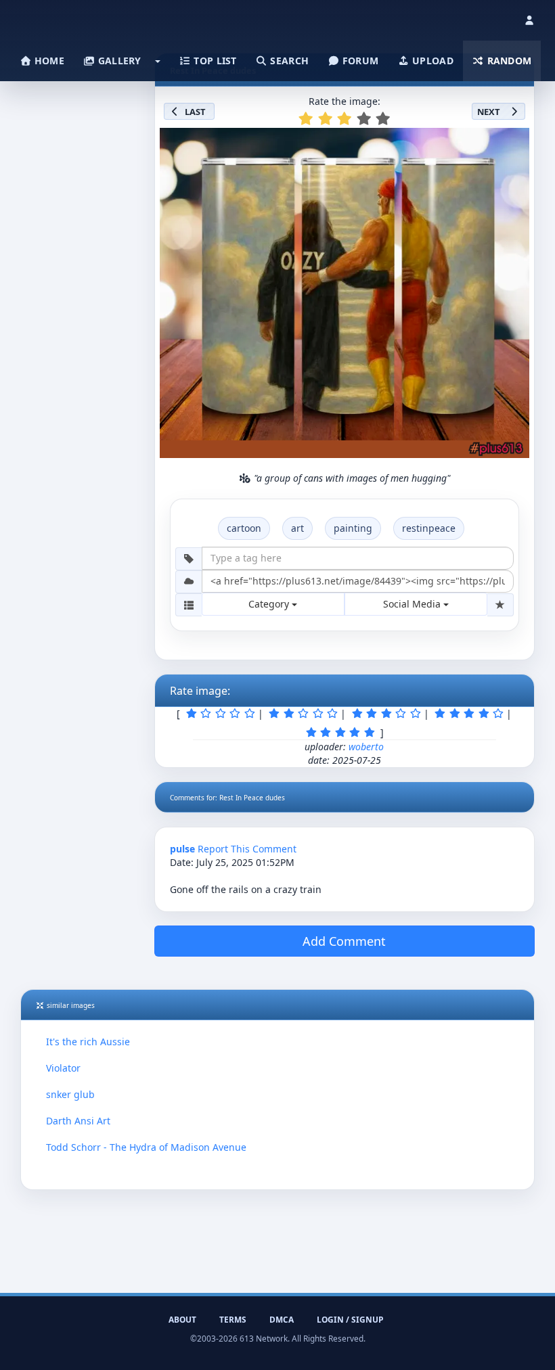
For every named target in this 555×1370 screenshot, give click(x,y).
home (48, 60)
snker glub (70, 1094)
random (507, 60)
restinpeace (429, 528)
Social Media (413, 603)
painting (353, 528)
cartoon (244, 528)
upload (431, 60)
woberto (366, 746)
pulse (182, 848)
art (297, 528)
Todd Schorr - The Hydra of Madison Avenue (146, 1147)
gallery (118, 60)
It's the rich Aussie (88, 1041)
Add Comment (344, 941)
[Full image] (513, 142)
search (288, 60)
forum (359, 60)
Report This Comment (247, 848)
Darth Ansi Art (78, 1120)
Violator (63, 1067)
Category (270, 603)
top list (214, 60)
